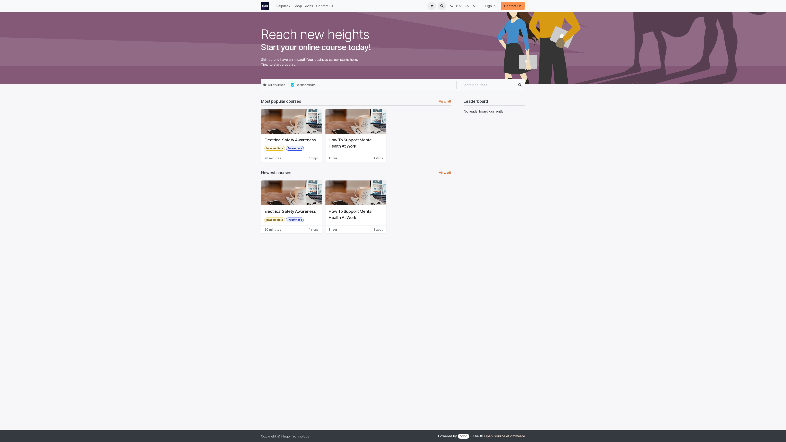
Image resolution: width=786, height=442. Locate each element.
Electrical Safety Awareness (290, 140)
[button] (442, 6)
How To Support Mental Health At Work (350, 143)
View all (445, 101)
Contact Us (513, 6)
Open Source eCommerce (504, 436)
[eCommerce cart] (431, 6)
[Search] (520, 85)
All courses (276, 85)
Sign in (490, 6)
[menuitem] (283, 6)
